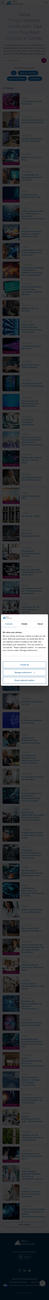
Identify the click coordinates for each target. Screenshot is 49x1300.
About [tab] (40, 624)
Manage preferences (23, 672)
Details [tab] (24, 624)
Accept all (24, 665)
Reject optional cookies (24, 680)
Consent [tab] (8, 624)
